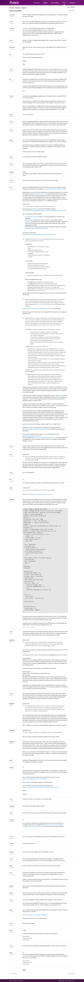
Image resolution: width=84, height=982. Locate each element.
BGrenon (11, 886)
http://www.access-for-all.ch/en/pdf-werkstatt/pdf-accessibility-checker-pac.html (41, 787)
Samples (45, 2)
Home (10, 980)
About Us (15, 980)
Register (73, 6)
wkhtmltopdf (61, 395)
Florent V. (11, 96)
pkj (10, 54)
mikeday (11, 21)
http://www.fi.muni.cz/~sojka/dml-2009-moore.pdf (36, 228)
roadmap (62, 69)
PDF (44, 200)
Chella (10, 930)
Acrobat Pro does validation (31, 216)
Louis (10, 187)
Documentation (55, 2)
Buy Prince (37, 2)
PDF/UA (35, 209)
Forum (64, 2)
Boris (10, 479)
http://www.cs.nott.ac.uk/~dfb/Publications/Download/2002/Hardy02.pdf (39, 234)
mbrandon (11, 172)
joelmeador (11, 806)
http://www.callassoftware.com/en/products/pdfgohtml (35, 914)
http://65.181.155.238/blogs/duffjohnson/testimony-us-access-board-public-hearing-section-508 (44, 210)
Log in (68, 6)
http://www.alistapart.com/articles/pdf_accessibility (54, 189)
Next (73, 10)
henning (11, 767)
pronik (10, 760)
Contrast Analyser (29, 220)
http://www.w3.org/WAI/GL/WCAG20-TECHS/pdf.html (35, 779)
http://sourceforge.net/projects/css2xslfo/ (32, 435)
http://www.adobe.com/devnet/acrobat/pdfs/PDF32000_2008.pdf (37, 308)
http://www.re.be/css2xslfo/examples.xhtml (44, 437)
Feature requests (21, 7)
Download (72, 2)
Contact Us (21, 980)
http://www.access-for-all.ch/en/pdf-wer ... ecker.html (40, 494)
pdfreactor (27, 221)
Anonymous (12, 14)
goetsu (11, 114)
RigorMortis (12, 499)
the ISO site (40, 304)
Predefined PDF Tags (42, 194)
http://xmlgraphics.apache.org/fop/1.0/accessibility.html (35, 429)
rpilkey (10, 865)
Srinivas (11, 892)
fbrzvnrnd (11, 819)
